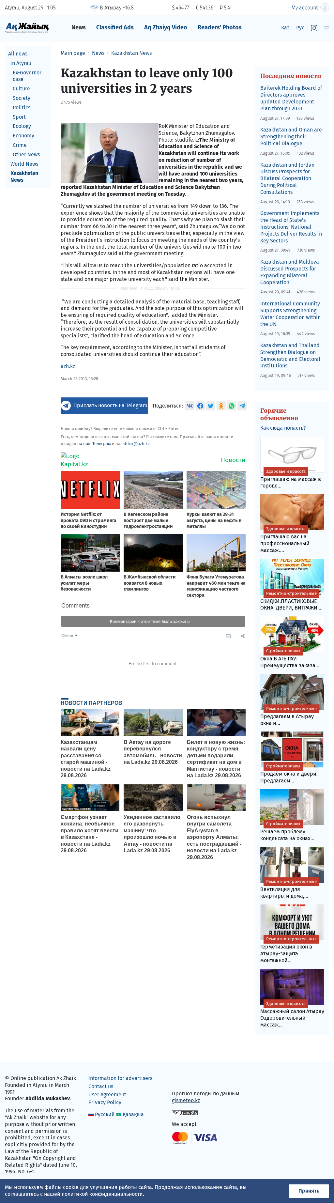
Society (21, 98)
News (78, 27)
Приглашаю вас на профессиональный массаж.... (285, 539)
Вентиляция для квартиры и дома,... (288, 889)
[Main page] (27, 27)
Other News (26, 154)
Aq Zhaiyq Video (165, 27)
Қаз (285, 27)
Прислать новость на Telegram (110, 405)
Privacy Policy (104, 1102)
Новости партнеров (91, 702)
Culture (21, 88)
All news (17, 54)
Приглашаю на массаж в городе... (290, 479)
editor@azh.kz (135, 443)
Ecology (22, 126)
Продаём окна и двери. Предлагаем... (289, 773)
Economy (23, 135)
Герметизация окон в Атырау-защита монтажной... (288, 950)
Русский (105, 1114)
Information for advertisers (120, 1078)
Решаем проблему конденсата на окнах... (287, 831)
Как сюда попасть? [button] (283, 428)
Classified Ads (115, 27)
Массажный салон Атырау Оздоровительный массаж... (292, 1014)
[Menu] (326, 27)
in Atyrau (20, 63)
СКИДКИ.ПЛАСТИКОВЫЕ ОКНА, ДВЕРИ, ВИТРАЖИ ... (291, 601)
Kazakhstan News (24, 176)
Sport (19, 117)
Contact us (100, 1086)
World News (24, 164)
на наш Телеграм (94, 443)
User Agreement (107, 1094)
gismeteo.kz (186, 1100)
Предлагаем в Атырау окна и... (288, 716)
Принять (308, 1191)
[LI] (186, 1080)
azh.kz (68, 366)
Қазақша (133, 1114)
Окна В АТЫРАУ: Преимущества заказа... (289, 658)
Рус (300, 27)
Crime (20, 145)
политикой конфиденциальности (102, 1194)
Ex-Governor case (27, 76)
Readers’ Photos (220, 27)
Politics (21, 107)
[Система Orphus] (185, 1112)
